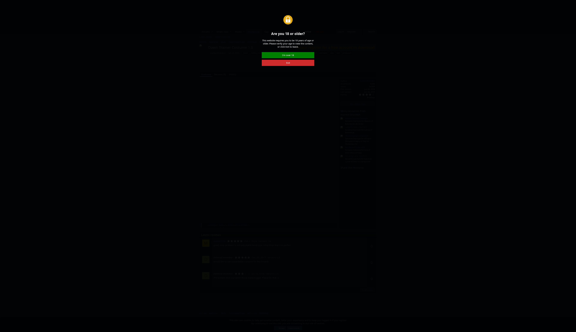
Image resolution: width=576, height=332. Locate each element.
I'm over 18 (288, 55)
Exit (288, 62)
